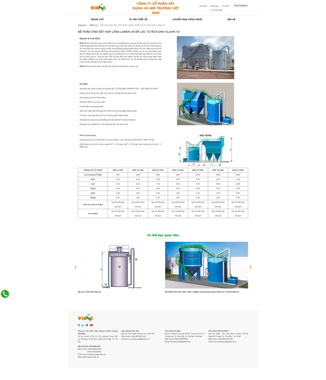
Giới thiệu (203, 6)
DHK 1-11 (93, 25)
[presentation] (75, 267)
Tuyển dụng (214, 6)
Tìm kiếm (225, 6)
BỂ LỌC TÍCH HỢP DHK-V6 (89, 292)
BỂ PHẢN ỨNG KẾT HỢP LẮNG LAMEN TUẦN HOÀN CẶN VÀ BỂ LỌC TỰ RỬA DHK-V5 (202, 292)
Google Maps (217, 10)
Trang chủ (82, 25)
